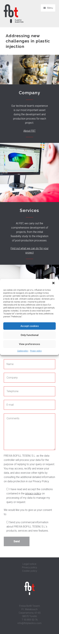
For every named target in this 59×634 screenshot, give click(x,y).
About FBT (29, 130)
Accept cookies (29, 326)
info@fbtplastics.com (29, 623)
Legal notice (29, 563)
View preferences (29, 344)
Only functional (30, 335)
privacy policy (33, 493)
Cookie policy (22, 351)
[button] (54, 283)
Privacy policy (36, 351)
